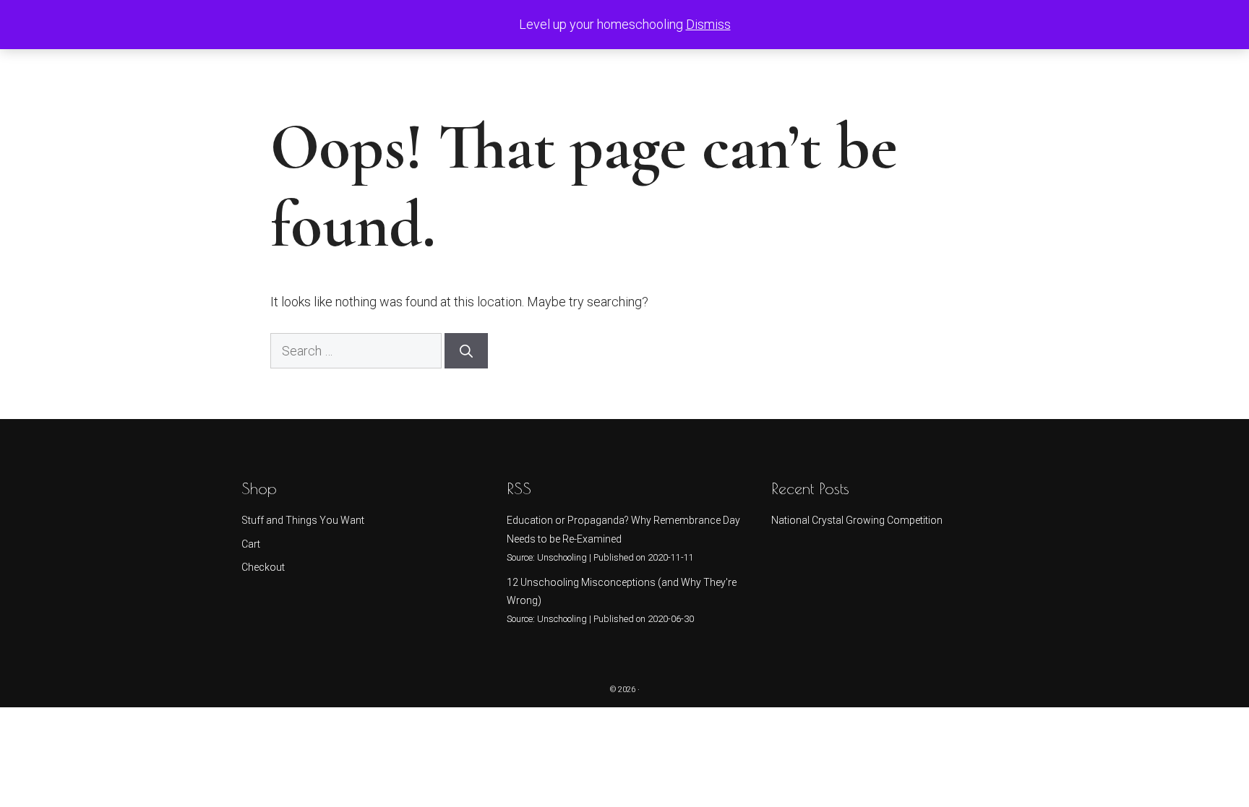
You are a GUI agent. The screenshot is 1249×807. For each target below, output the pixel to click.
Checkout (263, 567)
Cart (250, 544)
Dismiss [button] (708, 24)
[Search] (466, 350)
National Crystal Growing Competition (857, 520)
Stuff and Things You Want (302, 520)
